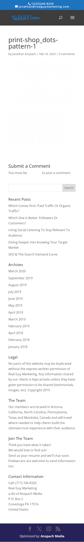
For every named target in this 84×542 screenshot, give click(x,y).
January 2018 (17, 347)
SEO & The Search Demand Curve (32, 254)
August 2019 (17, 285)
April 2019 (15, 312)
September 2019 (20, 278)
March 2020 (17, 271)
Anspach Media (52, 536)
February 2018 (18, 340)
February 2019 (18, 326)
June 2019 (15, 298)
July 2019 (14, 292)
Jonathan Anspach (24, 54)
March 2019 (17, 319)
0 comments (67, 54)
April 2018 (15, 333)
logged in (34, 173)
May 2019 (15, 305)
